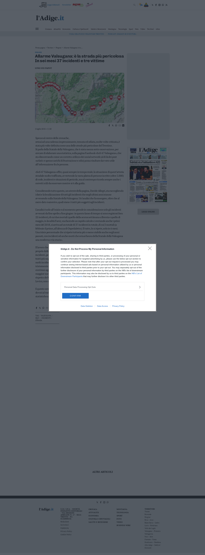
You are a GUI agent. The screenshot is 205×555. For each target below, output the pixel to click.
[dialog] (102, 277)
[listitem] (102, 287)
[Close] (150, 249)
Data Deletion (87, 306)
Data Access (102, 306)
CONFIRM (75, 296)
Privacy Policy (118, 306)
